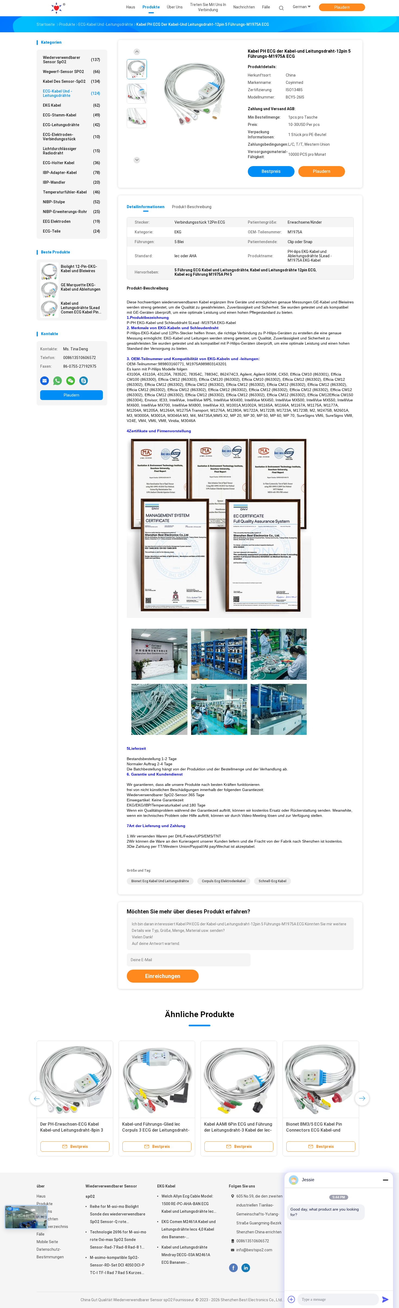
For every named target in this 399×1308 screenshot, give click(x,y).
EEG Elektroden (71, 221)
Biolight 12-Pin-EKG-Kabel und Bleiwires (79, 268)
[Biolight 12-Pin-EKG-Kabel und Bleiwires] (49, 271)
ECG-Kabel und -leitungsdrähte (71, 93)
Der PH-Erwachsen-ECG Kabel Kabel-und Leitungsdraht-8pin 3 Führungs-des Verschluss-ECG (71, 1130)
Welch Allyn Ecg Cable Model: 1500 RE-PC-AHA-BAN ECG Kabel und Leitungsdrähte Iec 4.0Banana (188, 1204)
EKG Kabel (71, 105)
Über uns (44, 1211)
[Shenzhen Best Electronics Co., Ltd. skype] (83, 380)
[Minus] (385, 1180)
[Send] (385, 1299)
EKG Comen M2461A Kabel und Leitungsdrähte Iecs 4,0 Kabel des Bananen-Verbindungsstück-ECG (189, 1230)
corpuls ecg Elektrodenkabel (224, 881)
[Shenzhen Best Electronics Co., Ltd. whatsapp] (57, 380)
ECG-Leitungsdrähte (71, 125)
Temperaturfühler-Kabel (71, 192)
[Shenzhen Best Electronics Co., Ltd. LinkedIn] (245, 1268)
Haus (41, 1196)
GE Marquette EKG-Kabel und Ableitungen (80, 287)
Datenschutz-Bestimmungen (50, 1253)
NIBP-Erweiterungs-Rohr (71, 211)
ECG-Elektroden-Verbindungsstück (71, 136)
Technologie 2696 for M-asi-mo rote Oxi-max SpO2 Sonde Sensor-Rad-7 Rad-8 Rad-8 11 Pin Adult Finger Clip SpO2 (118, 1240)
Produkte (45, 1204)
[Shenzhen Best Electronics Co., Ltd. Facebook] (233, 1268)
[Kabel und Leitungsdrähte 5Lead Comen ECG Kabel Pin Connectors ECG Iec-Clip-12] (49, 308)
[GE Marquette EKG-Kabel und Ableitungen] (49, 290)
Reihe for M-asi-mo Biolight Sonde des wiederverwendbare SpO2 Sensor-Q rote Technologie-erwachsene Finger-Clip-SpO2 (117, 1215)
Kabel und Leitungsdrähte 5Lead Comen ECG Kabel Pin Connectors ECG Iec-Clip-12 (80, 307)
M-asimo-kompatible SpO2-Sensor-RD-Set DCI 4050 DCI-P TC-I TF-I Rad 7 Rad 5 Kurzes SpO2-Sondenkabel (117, 1266)
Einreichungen (162, 976)
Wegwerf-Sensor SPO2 (71, 71)
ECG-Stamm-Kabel (71, 115)
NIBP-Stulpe (71, 202)
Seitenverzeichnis (52, 1226)
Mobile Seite (47, 1242)
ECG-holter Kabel (71, 163)
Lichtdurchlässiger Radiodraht (71, 151)
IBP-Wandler (71, 182)
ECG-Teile (71, 231)
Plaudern (342, 7)
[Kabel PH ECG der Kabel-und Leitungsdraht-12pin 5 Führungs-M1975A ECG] (195, 94)
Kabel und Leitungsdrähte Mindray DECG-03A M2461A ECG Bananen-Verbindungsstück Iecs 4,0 (186, 1255)
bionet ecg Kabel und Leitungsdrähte (160, 881)
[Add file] (291, 1299)
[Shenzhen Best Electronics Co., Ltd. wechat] (70, 380)
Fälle (41, 1234)
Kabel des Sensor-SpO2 (71, 81)
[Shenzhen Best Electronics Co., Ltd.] (58, 8)
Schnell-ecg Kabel (272, 881)
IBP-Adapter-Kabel (71, 172)
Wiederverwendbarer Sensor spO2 (71, 59)
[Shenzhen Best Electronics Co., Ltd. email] (44, 380)
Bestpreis (271, 171)
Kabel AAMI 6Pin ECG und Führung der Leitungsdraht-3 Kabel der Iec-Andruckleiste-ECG (238, 1130)
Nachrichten (47, 1219)
